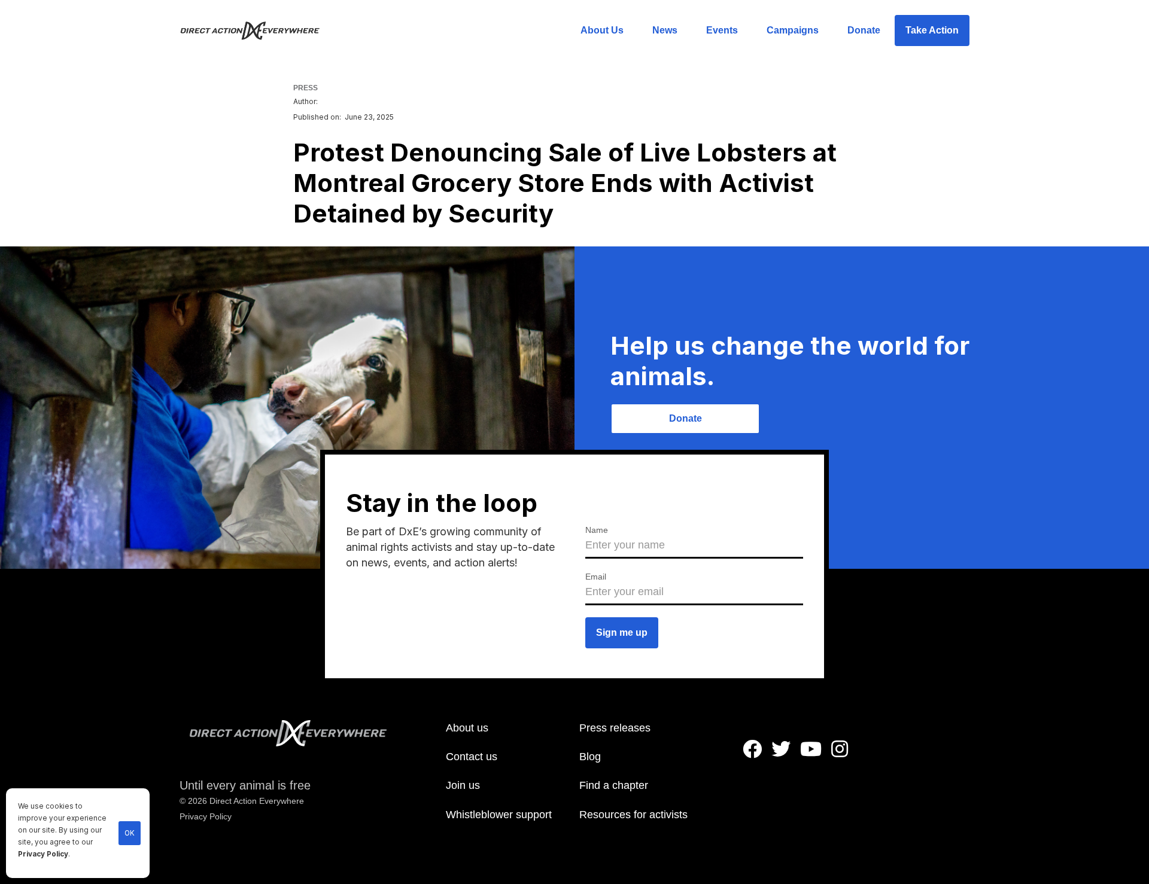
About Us (602, 30)
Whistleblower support (499, 815)
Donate (863, 30)
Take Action (932, 30)
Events (722, 30)
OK (129, 833)
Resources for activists (633, 815)
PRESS (305, 88)
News (664, 30)
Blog (590, 757)
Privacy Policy (43, 854)
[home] (257, 30)
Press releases (615, 728)
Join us (463, 785)
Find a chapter (613, 785)
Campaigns (793, 30)
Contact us (471, 757)
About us (467, 728)
